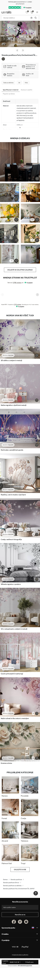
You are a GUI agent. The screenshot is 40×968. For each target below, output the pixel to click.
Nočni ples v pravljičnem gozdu (12, 450)
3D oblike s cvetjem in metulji (11, 360)
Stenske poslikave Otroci (11, 882)
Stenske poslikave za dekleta (12, 885)
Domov (5, 879)
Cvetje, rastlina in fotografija (11, 539)
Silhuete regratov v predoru (11, 584)
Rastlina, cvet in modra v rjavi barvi (13, 495)
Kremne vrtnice (6, 763)
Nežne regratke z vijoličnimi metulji (13, 405)
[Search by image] (31, 17)
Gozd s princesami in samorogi (12, 674)
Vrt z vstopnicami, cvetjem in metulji (14, 629)
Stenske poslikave (16, 879)
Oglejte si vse (20, 869)
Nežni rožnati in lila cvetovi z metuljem (15, 718)
